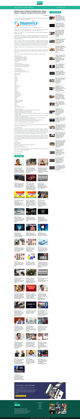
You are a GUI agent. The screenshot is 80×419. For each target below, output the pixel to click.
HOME (15, 7)
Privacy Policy (40, 408)
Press (40, 404)
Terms (40, 407)
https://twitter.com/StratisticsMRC (28, 122)
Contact (40, 406)
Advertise (40, 405)
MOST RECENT (20, 7)
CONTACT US (30, 7)
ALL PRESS (26, 7)
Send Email (19, 143)
